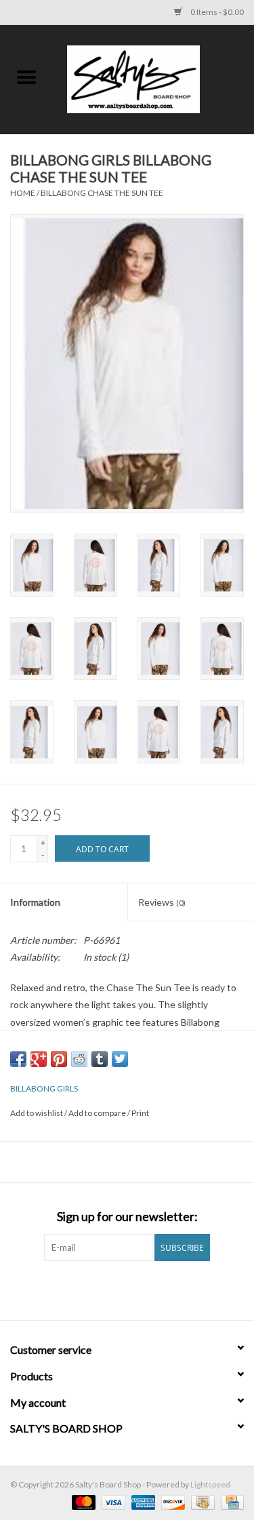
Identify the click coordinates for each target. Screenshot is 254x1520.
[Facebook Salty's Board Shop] (115, 1289)
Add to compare (97, 1113)
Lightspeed (210, 1484)
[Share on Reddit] (79, 1059)
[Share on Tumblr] (99, 1059)
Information (35, 902)
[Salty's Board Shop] (154, 78)
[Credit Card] (230, 1501)
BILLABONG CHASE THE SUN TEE (102, 193)
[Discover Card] (171, 1501)
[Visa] (112, 1501)
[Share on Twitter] (120, 1059)
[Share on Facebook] (18, 1059)
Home (22, 193)
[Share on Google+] (38, 1059)
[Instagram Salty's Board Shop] (139, 1289)
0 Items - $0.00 (216, 12)
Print (140, 1113)
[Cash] (200, 1501)
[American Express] (141, 1501)
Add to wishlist (37, 1113)
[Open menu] (26, 76)
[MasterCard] (82, 1501)
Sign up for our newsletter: (127, 1216)
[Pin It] (59, 1059)
